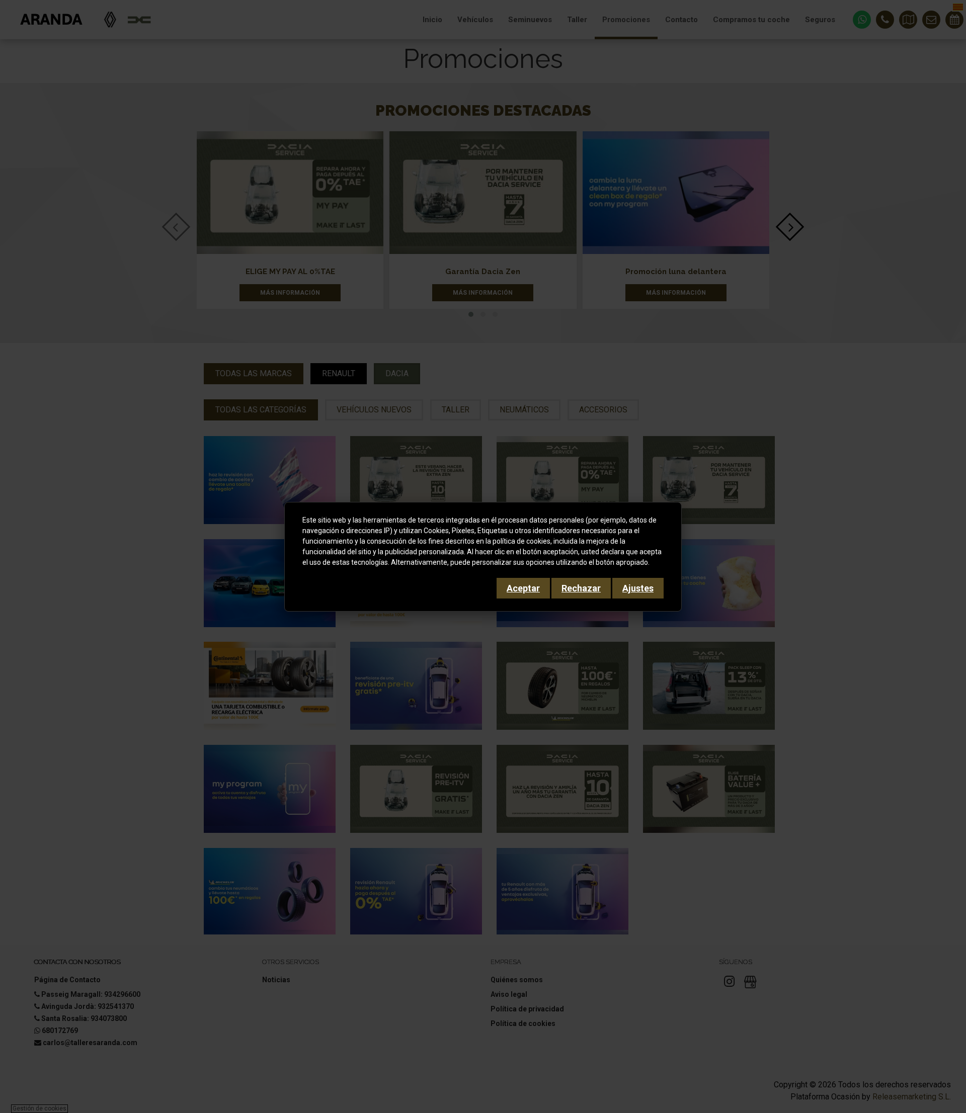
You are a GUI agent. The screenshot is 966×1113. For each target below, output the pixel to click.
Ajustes (638, 588)
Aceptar (523, 588)
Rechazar (581, 588)
